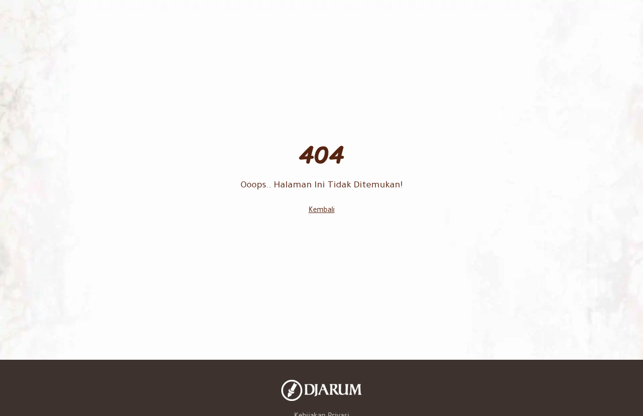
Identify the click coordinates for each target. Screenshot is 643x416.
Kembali (321, 211)
